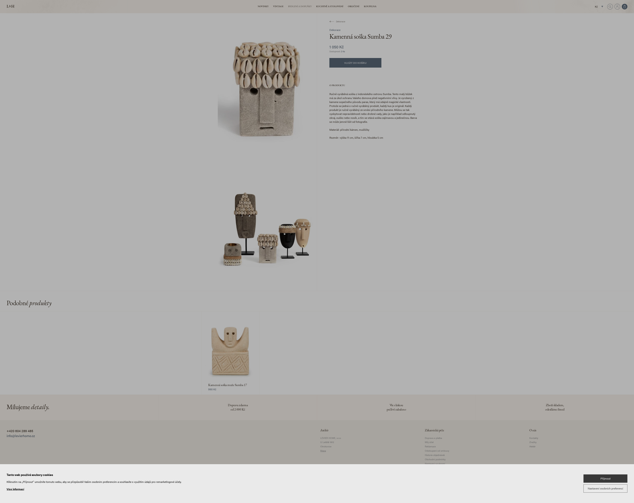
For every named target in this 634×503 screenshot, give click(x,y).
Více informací (15, 489)
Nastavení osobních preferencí (605, 488)
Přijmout (605, 478)
